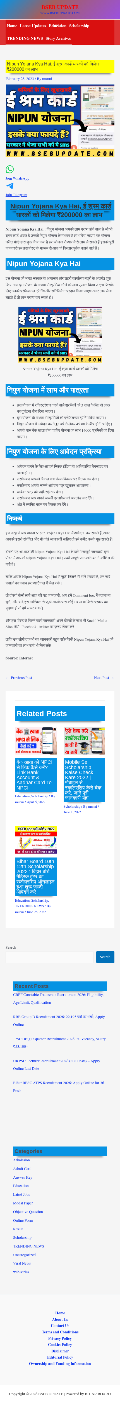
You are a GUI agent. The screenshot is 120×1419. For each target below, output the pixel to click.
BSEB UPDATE (60, 7)
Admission (21, 1159)
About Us (60, 1319)
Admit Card (22, 1168)
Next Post (104, 677)
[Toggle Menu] (55, 25)
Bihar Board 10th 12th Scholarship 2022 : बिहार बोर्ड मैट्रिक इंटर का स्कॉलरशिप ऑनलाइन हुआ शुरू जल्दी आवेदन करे (35, 876)
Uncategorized (24, 1254)
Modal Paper (23, 1203)
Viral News (22, 1263)
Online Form (23, 1220)
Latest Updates (33, 26)
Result (18, 1228)
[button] (60, 176)
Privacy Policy (60, 1338)
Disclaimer (60, 1351)
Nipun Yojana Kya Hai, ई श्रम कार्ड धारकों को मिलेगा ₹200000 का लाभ (60, 210)
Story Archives (58, 38)
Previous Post (19, 677)
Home (12, 26)
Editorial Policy (60, 1357)
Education (22, 796)
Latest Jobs (21, 1194)
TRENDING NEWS (25, 38)
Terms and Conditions (60, 1332)
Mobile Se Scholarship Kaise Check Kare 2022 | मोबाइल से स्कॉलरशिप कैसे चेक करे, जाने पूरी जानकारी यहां (83, 780)
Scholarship (79, 26)
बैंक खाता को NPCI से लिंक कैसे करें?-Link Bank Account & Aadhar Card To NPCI (34, 774)
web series (21, 1271)
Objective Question (28, 1211)
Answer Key (22, 1177)
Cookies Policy (60, 1344)
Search (11, 947)
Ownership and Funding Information (60, 1363)
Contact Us (60, 1325)
